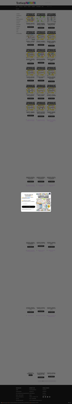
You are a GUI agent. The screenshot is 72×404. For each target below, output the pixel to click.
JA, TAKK (28, 206)
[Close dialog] (49, 193)
